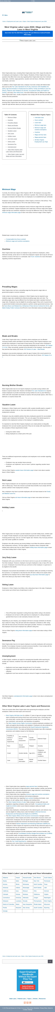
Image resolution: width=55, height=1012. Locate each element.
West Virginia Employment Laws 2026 (37, 21)
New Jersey (26, 907)
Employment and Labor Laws (14, 21)
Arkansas (5, 887)
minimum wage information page (11, 212)
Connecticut (6, 897)
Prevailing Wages (13, 123)
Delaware (5, 901)
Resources (42, 998)
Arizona (5, 884)
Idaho (17, 881)
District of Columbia (8, 904)
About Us (50, 1008)
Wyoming (46, 907)
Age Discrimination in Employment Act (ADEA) (19, 88)
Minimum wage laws (40, 125)
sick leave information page (23, 497)
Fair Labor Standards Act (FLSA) (21, 86)
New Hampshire (27, 904)
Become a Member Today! (5, 1)
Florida (5, 907)
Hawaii (18, 877)
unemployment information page (23, 696)
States (24, 21)
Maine (17, 904)
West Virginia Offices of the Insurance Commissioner (24, 816)
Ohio (35, 891)
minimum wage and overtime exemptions (37, 794)
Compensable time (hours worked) (16, 239)
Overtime (10, 120)
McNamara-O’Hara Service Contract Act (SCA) (35, 306)
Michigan (25, 881)
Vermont (46, 891)
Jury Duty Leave (12, 139)
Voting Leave (11, 141)
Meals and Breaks (13, 125)
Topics (29, 998)
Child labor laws (39, 117)
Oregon (36, 897)
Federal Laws (22, 998)
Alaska (5, 881)
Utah (45, 887)
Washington (47, 897)
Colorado (5, 894)
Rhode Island (37, 904)
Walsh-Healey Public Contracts (11, 308)
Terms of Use (29, 1008)
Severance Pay (12, 144)
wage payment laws (31, 786)
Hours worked (39, 120)
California (5, 891)
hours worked (29, 798)
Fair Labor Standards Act (39, 390)
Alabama (5, 877)
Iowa (17, 891)
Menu (6, 15)
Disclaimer (36, 1008)
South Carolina (38, 907)
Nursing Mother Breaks (14, 128)
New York (36, 881)
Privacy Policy (43, 1008)
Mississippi (26, 887)
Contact (25, 1009)
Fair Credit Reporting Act (19, 841)
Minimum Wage (12, 117)
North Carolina (38, 884)
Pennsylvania (37, 901)
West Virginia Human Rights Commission (20, 723)
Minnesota (26, 884)
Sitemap (30, 1009)
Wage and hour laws (40, 134)
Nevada (25, 901)
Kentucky (18, 897)
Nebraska (25, 897)
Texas (45, 884)
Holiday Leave (12, 136)
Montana (25, 894)
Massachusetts (27, 877)
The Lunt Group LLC (11, 1008)
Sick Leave (11, 133)
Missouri (25, 891)
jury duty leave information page (39, 574)
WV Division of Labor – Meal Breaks (34, 349)
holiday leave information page (38, 547)
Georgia (5, 911)
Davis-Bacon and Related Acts (13, 306)
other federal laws (18, 92)
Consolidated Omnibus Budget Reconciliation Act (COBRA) (35, 833)
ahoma (38, 894)
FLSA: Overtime (35, 256)
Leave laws (38, 122)
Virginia (46, 894)
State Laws (12, 998)
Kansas (18, 894)
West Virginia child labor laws (14, 715)
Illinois (17, 884)
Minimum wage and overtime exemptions (17, 241)
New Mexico (37, 877)
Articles (35, 998)
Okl (35, 894)
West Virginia (48, 901)
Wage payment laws (40, 137)
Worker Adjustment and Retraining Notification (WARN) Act (33, 823)
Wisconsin (47, 904)
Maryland (18, 907)
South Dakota (48, 877)
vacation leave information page (24, 470)
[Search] (50, 961)
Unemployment (12, 147)
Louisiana (18, 901)
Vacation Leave (12, 131)
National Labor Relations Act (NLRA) (17, 90)
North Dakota (37, 887)
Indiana (18, 887)
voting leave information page (23, 630)
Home (4, 21)
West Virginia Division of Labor (17, 802)
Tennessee (47, 881)
